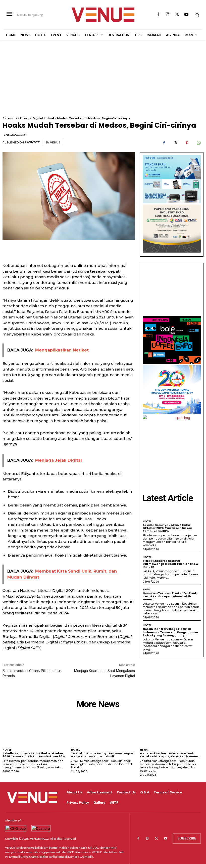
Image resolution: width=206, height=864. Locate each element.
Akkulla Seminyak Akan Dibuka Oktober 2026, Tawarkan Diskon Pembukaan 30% (167, 528)
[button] (197, 15)
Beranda (10, 118)
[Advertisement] (103, 82)
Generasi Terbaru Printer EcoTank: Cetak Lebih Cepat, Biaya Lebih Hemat (170, 596)
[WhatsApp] (198, 143)
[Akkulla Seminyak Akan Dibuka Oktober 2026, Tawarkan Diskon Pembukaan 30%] (34, 731)
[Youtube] (186, 14)
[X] (177, 14)
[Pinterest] (187, 143)
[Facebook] (158, 14)
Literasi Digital (31, 118)
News (147, 589)
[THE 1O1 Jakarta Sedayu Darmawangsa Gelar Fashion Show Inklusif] (103, 731)
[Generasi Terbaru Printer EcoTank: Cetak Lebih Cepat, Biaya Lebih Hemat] (171, 731)
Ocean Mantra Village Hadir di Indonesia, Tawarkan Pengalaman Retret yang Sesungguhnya (170, 632)
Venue (55, 142)
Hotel (147, 521)
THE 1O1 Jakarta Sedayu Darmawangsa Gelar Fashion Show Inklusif (170, 564)
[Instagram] (167, 14)
